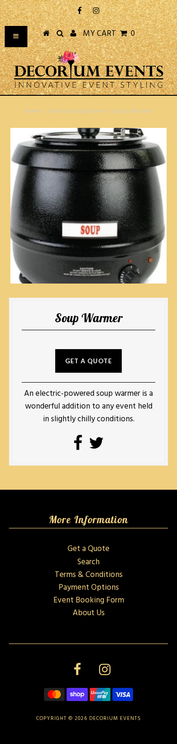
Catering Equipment (77, 111)
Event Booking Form (88, 600)
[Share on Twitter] (96, 446)
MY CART (109, 33)
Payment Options (89, 587)
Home (32, 111)
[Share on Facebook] (77, 446)
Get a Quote (88, 549)
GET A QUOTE (88, 361)
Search (88, 562)
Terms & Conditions (89, 574)
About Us (89, 613)
